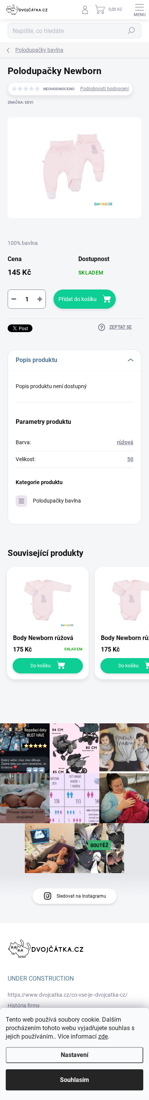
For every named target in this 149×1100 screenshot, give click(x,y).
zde (103, 1036)
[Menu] (139, 9)
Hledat (131, 30)
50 (130, 459)
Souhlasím (74, 1079)
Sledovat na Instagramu (81, 896)
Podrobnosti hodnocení (104, 88)
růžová (125, 442)
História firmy (24, 1005)
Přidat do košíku (77, 299)
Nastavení (74, 1055)
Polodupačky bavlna (57, 501)
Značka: (20, 102)
